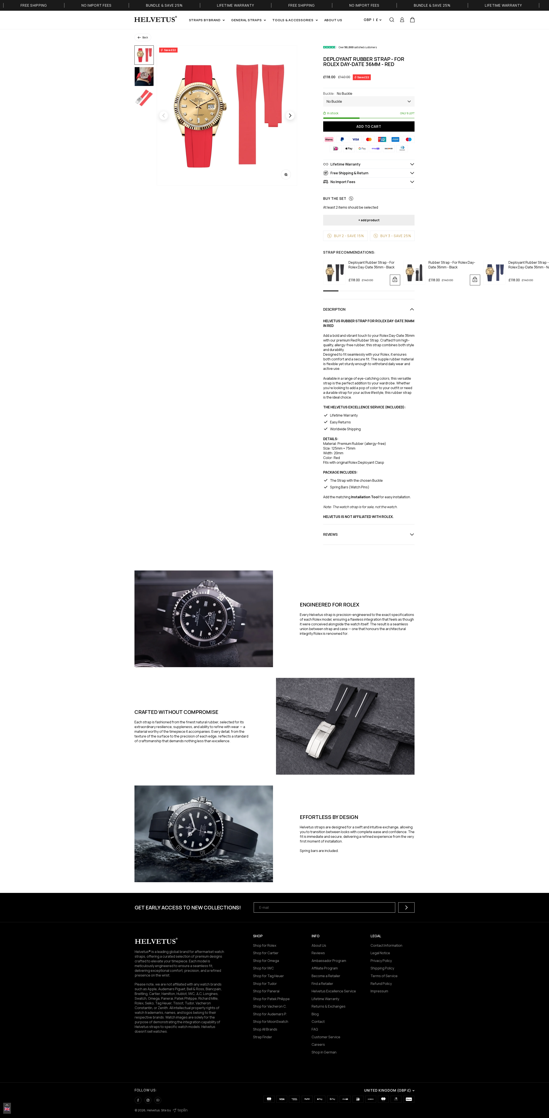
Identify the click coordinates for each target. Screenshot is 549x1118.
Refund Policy (381, 983)
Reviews (318, 953)
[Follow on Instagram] (148, 1100)
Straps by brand (204, 20)
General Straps (246, 20)
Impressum (379, 991)
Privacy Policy (381, 960)
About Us (319, 945)
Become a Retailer (326, 976)
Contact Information (386, 945)
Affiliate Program (325, 968)
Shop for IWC (263, 968)
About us (333, 20)
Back (145, 37)
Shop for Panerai (266, 991)
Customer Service (326, 1037)
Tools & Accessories (292, 20)
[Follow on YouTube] (157, 1100)
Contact (318, 1021)
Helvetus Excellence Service (334, 991)
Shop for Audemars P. (270, 1014)
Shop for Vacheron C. (270, 1006)
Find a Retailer (322, 983)
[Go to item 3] (144, 98)
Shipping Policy (382, 968)
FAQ (315, 1029)
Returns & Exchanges (328, 1006)
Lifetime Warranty (325, 998)
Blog (315, 1014)
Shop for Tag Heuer (268, 976)
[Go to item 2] (144, 76)
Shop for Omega (266, 960)
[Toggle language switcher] (7, 1105)
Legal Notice (380, 953)
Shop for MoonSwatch (270, 1021)
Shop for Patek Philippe (271, 998)
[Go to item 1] (144, 55)
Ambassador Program (329, 960)
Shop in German (324, 1052)
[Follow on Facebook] (138, 1100)
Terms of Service (384, 976)
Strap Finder (262, 1037)
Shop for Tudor (265, 983)
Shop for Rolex (264, 945)
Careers (318, 1044)
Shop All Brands (265, 1029)
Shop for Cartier (266, 953)
